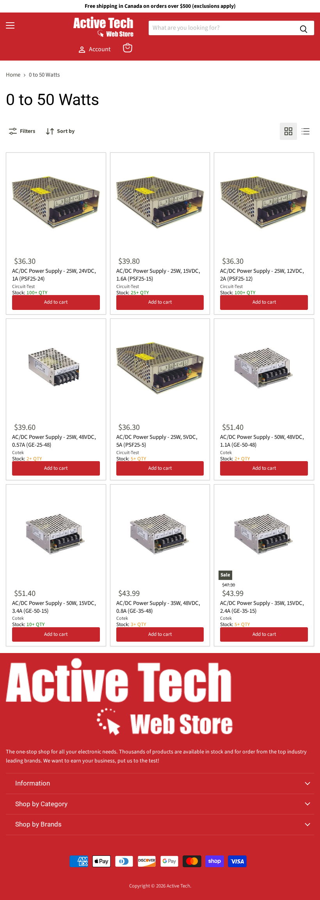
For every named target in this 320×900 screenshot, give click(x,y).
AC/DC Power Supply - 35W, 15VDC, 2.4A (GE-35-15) (262, 607)
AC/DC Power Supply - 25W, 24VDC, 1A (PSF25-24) (54, 275)
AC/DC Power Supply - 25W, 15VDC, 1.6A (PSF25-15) (158, 275)
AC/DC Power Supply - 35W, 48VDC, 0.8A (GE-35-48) (158, 607)
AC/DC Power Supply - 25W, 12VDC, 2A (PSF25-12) (262, 275)
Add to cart (56, 302)
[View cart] (127, 47)
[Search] (303, 28)
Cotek (18, 452)
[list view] (305, 131)
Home (13, 75)
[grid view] (288, 131)
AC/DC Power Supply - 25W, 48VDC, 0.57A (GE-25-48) (54, 441)
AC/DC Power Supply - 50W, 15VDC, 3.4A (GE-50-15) (54, 607)
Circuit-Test (23, 286)
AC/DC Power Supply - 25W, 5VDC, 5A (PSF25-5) (156, 441)
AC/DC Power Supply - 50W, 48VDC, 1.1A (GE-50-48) (262, 441)
